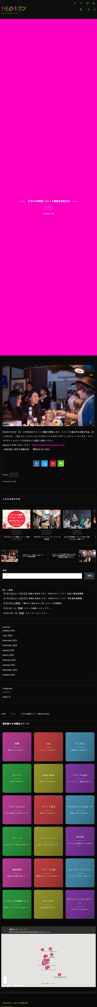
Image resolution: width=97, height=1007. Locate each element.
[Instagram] (87, 3)
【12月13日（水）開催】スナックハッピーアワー (25, 613)
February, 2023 (9, 660)
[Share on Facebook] (74, 3)
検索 (5, 570)
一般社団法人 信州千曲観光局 (14, 1003)
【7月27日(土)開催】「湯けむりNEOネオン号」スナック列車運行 (32, 603)
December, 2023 (10, 640)
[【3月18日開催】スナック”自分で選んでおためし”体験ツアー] (77, 519)
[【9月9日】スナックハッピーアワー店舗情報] (47, 519)
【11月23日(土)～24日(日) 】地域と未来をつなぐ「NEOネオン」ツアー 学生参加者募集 (42, 598)
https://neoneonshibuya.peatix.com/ (48, 445)
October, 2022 (9, 675)
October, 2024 (9, 630)
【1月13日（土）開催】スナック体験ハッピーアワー (26, 608)
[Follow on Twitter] (81, 3)
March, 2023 (8, 655)
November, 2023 (10, 645)
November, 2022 (10, 670)
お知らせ (7, 697)
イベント (48, 207)
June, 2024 (7, 635)
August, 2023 (8, 650)
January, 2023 (9, 665)
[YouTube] (93, 3)
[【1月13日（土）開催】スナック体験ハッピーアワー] (16, 519)
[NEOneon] (14, 8)
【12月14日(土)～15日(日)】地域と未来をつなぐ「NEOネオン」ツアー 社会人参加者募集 (43, 593)
